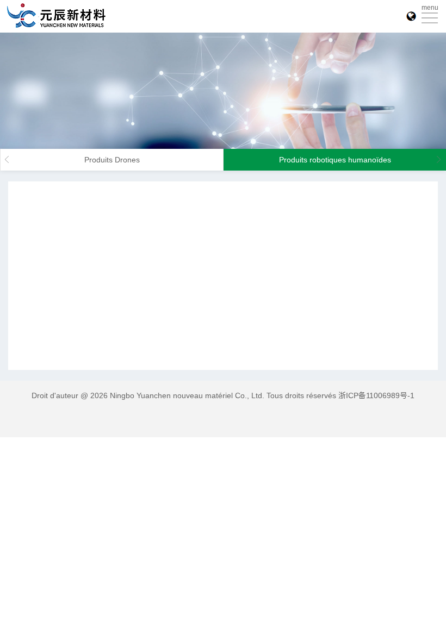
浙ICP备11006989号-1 (376, 395)
